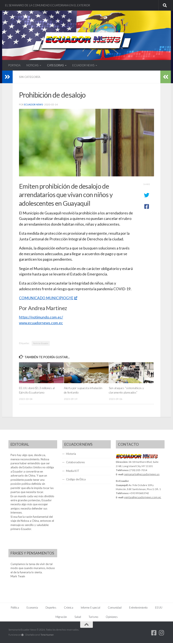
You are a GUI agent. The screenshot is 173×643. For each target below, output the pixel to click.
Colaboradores (75, 462)
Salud (77, 616)
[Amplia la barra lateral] (7, 77)
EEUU (158, 607)
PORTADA (14, 65)
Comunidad (115, 607)
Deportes (51, 607)
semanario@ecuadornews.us (141, 474)
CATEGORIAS (55, 65)
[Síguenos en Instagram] (162, 633)
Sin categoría (29, 77)
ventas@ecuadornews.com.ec (142, 497)
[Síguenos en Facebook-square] (154, 633)
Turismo (93, 616)
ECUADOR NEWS (83, 65)
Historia (71, 453)
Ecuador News (33, 104)
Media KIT (72, 471)
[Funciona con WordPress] (22, 635)
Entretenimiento (138, 607)
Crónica (68, 607)
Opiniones (112, 616)
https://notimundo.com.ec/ (41, 317)
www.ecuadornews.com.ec (41, 323)
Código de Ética (76, 479)
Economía (32, 607)
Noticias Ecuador (40, 343)
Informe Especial (90, 607)
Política (15, 607)
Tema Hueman (47, 634)
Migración (61, 616)
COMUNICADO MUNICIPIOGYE (46, 298)
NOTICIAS (32, 65)
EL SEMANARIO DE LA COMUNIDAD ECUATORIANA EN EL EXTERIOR (47, 5)
